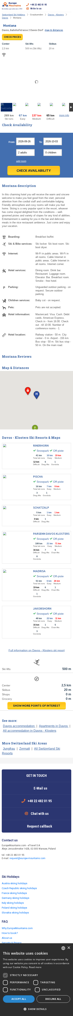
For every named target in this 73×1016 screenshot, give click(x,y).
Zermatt (24, 748)
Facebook (5, 866)
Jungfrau (9, 748)
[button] (36, 395)
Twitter (13, 866)
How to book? (10, 933)
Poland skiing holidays (14, 907)
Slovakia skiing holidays (15, 912)
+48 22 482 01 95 (38, 4)
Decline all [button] (53, 999)
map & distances (54, 30)
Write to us (35, 8)
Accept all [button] (18, 999)
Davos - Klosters (56, 14)
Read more (35, 967)
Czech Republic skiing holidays (19, 888)
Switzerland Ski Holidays (13, 14)
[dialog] (36, 979)
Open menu (68, 6)
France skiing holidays (14, 893)
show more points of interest (36, 705)
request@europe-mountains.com (27, 858)
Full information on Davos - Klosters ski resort (37, 650)
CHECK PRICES (12, 37)
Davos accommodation (19, 726)
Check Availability (34, 170)
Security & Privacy (11, 942)
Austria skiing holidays (14, 883)
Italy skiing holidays (13, 902)
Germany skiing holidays (15, 898)
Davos (5, 18)
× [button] (68, 947)
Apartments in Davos (54, 726)
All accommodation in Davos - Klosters (29, 730)
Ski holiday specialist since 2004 (12, 9)
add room (21, 161)
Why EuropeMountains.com (17, 928)
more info (64, 115)
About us (7, 937)
